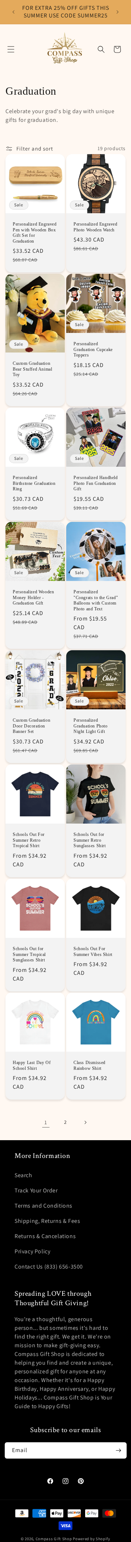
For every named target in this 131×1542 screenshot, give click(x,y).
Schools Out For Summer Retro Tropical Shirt (29, 840)
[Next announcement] (118, 12)
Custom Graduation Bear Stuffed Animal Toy (32, 369)
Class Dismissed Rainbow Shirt (90, 1065)
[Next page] (85, 1122)
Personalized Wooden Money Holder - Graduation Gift (33, 597)
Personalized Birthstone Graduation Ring (34, 483)
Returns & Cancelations (45, 1236)
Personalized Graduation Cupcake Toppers (93, 349)
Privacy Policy (32, 1251)
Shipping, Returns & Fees (47, 1221)
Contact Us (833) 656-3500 (49, 1266)
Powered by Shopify (91, 1538)
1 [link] (45, 1122)
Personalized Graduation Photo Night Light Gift (91, 726)
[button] (11, 49)
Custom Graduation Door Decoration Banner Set (31, 726)
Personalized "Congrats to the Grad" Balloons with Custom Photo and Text (96, 600)
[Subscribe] (119, 1450)
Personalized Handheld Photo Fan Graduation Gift (96, 483)
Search (23, 1175)
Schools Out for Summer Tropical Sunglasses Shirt (29, 954)
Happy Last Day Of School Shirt (32, 1065)
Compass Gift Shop (54, 1538)
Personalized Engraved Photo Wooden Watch (96, 227)
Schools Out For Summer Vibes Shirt (93, 951)
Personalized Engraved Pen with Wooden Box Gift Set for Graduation (35, 233)
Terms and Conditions (43, 1205)
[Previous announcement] (13, 12)
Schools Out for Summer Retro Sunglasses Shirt (90, 840)
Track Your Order (36, 1190)
